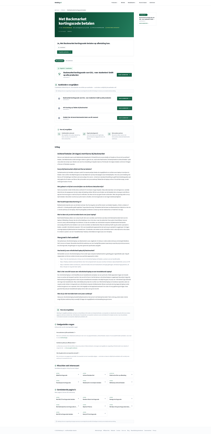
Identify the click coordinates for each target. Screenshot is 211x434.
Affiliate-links (106, 430)
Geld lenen (152, 2)
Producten (114, 2)
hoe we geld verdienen (71, 348)
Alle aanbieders (59, 61)
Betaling (58, 3)
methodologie (63, 338)
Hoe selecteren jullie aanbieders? (65, 332)
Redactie (113, 430)
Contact (118, 430)
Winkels (123, 2)
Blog (128, 430)
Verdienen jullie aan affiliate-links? (65, 343)
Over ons (124, 430)
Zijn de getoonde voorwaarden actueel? (67, 353)
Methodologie (98, 430)
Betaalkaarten (131, 2)
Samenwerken (147, 430)
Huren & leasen (143, 2)
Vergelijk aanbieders (64, 52)
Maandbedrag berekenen (137, 430)
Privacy (154, 430)
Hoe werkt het (69, 61)
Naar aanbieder (123, 75)
